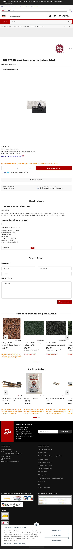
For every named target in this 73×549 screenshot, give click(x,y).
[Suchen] (69, 22)
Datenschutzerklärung (19, 543)
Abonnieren (64, 431)
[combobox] (34, 10)
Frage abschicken (64, 302)
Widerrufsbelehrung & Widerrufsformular (50, 478)
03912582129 (7, 456)
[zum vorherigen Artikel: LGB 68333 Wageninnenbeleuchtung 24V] (64, 26)
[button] (50, 16)
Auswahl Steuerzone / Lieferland (11, 156)
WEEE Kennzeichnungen (45, 449)
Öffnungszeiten (42, 475)
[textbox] (34, 10)
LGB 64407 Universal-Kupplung (31, 399)
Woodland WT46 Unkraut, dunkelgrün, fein (32, 344)
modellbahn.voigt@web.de (11, 461)
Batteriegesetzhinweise (45, 462)
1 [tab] (35, 417)
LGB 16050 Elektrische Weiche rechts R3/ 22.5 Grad (11, 399)
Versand (16, 149)
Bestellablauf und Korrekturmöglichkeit (49, 456)
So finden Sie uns (43, 459)
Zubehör (11, 188)
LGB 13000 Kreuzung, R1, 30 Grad (55, 399)
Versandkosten (42, 472)
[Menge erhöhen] (33, 168)
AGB (39, 484)
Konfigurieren (56, 535)
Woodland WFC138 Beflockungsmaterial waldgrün (56, 344)
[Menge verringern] (4, 168)
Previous (6, 337)
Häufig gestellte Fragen (45, 465)
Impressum (7, 543)
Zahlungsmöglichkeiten (45, 468)
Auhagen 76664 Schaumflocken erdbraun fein (11, 344)
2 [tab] (39, 417)
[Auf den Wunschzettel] (20, 320)
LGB (32, 247)
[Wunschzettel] (54, 16)
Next (67, 337)
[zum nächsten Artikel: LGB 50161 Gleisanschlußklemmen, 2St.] (69, 26)
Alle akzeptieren (57, 530)
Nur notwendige (57, 540)
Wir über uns (42, 453)
